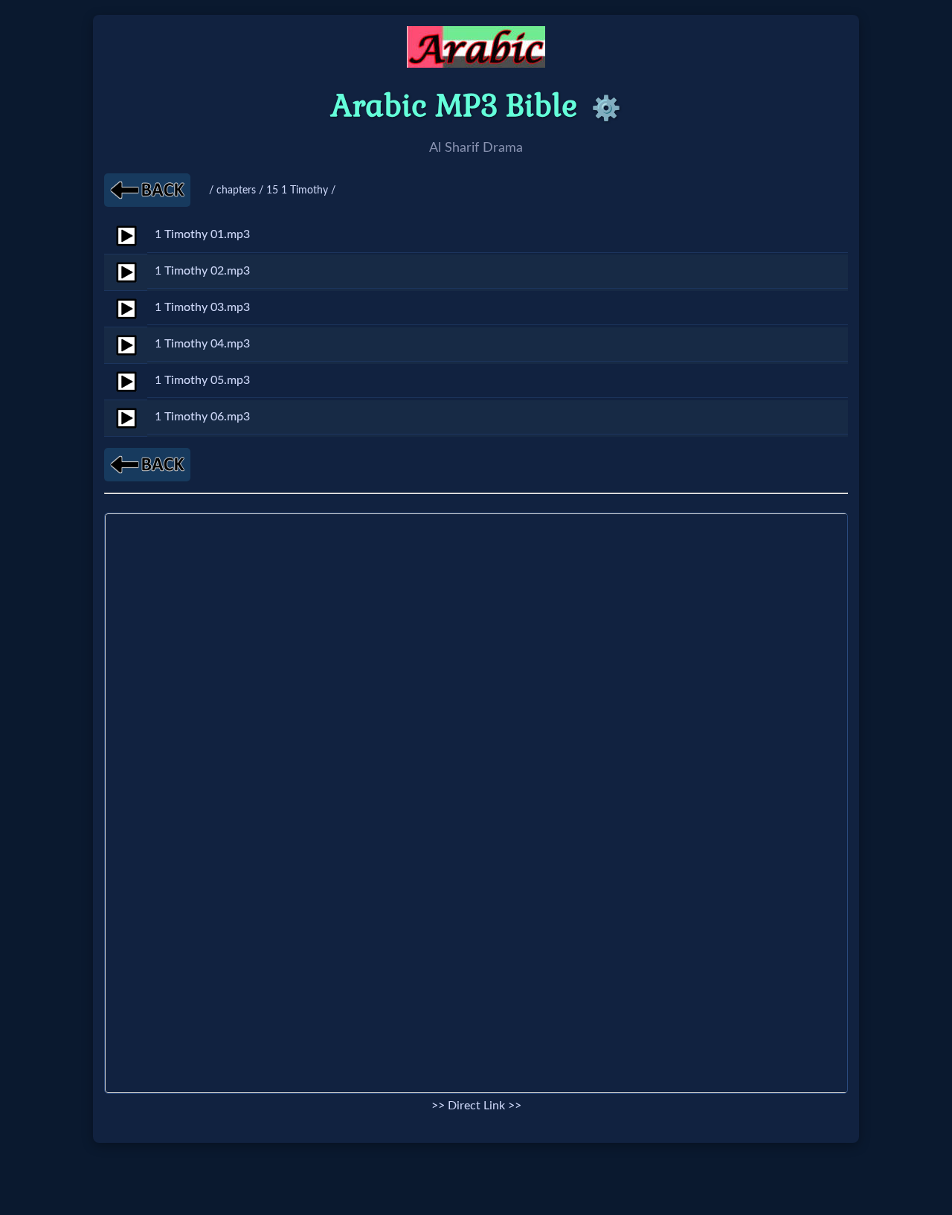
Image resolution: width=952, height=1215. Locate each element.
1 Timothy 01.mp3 (202, 234)
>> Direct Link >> (476, 1106)
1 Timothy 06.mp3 (202, 417)
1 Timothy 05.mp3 (202, 380)
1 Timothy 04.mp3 (202, 344)
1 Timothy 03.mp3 (202, 307)
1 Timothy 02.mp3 (202, 271)
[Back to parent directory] (147, 190)
